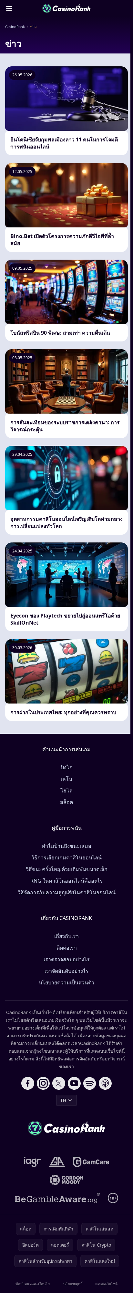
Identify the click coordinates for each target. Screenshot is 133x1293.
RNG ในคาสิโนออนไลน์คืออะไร (66, 880)
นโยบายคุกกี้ (73, 1283)
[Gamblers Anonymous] (57, 1162)
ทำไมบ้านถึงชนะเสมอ (66, 845)
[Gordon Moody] (66, 1180)
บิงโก (67, 767)
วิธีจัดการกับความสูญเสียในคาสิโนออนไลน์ (67, 892)
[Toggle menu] (9, 8)
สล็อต (66, 802)
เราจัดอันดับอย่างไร (66, 970)
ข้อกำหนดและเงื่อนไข (32, 1283)
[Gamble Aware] (57, 1198)
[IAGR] (32, 1162)
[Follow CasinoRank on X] (58, 1083)
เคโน (66, 778)
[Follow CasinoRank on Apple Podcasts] (105, 1083)
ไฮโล (67, 790)
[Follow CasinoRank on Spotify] (89, 1083)
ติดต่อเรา (66, 947)
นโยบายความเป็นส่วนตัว (66, 982)
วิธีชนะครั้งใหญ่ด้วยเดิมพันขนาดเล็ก (66, 869)
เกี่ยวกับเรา (66, 936)
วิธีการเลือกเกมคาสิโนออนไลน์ (66, 857)
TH (63, 1100)
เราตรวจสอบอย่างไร (67, 959)
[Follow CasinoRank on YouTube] (74, 1083)
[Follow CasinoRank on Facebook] (27, 1083)
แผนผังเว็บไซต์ (106, 1283)
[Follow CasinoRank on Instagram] (43, 1083)
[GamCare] (91, 1162)
